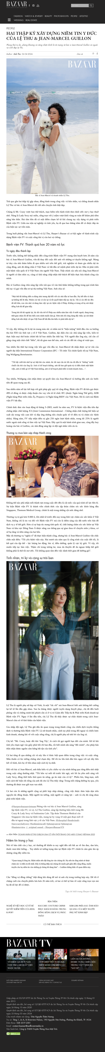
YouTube (38, 5)
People (74, 16)
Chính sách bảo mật (46, 980)
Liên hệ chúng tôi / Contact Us (50, 982)
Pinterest (93, 54)
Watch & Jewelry (34, 16)
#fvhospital (61, 820)
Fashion (18, 16)
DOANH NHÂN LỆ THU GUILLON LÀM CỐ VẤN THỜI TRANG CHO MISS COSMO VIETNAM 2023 (56, 834)
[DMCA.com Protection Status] (13, 1033)
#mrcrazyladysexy (20, 823)
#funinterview (18, 827)
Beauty (48, 16)
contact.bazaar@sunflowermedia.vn (27, 1025)
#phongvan (66, 823)
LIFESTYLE (84, 16)
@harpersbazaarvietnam (24, 806)
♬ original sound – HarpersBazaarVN (45, 827)
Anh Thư (17, 53)
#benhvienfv (73, 820)
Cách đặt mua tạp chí (14, 982)
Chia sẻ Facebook (97, 54)
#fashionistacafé (38, 823)
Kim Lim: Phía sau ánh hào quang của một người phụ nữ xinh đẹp (84, 909)
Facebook (29, 5)
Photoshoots (61, 16)
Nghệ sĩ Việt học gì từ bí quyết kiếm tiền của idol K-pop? (20, 909)
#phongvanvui (53, 823)
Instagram (33, 5)
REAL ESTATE (31, 20)
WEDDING (18, 20)
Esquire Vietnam (77, 980)
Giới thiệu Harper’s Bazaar (16, 980)
